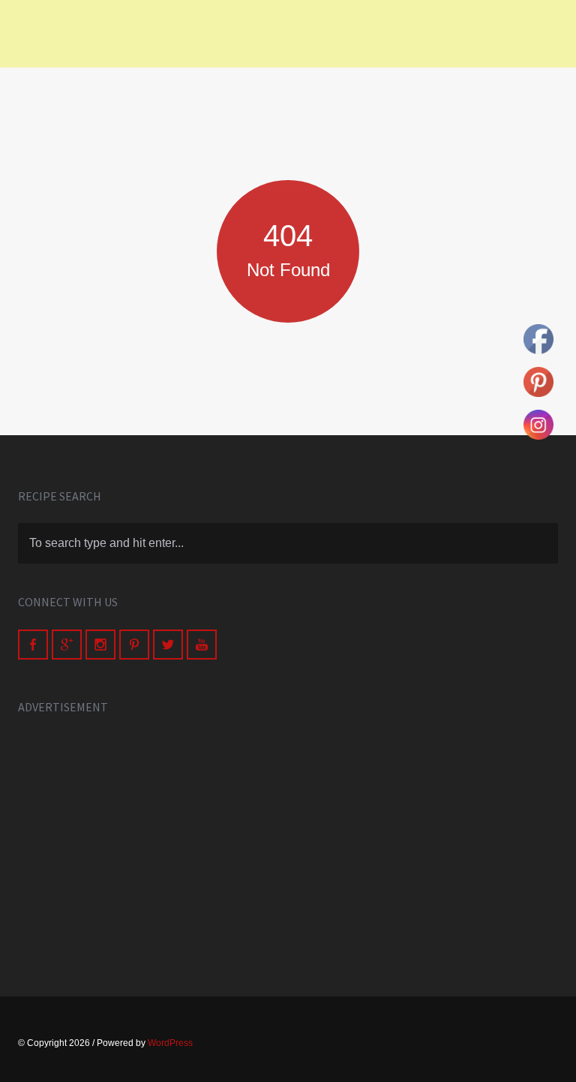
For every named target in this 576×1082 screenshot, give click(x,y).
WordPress (170, 1043)
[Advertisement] (288, 839)
